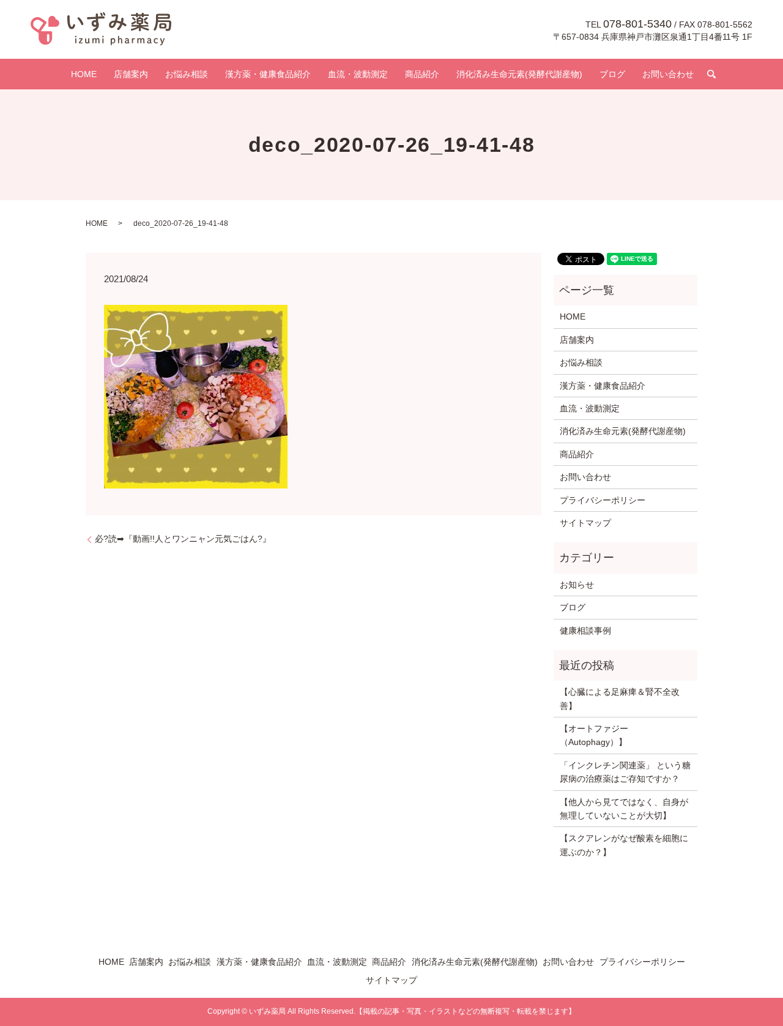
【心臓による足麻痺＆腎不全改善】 (620, 698)
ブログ (612, 74)
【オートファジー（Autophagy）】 (594, 735)
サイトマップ (585, 523)
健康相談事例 (585, 630)
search (711, 74)
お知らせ (577, 585)
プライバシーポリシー (602, 500)
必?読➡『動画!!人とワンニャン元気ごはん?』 (183, 539)
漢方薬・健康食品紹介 (268, 74)
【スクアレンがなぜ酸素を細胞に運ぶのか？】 (624, 844)
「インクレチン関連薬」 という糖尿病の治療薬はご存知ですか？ (625, 772)
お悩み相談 (186, 74)
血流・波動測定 (358, 74)
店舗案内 (131, 74)
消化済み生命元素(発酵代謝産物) (519, 74)
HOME (84, 74)
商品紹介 (422, 74)
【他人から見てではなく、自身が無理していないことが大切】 (624, 808)
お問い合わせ (668, 74)
